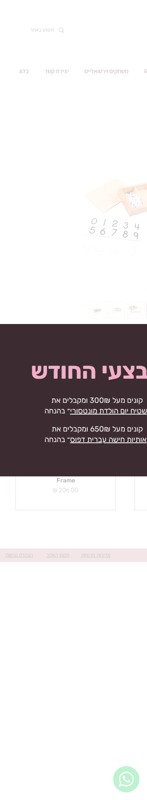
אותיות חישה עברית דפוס (108, 439)
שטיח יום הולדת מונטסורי (108, 410)
